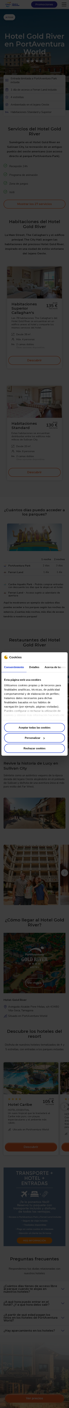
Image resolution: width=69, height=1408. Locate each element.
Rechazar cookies (34, 748)
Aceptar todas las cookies (34, 727)
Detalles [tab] (34, 666)
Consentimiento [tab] (14, 666)
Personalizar (32, 737)
